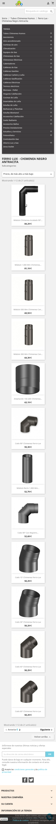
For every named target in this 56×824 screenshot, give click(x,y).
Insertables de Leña (12, 101)
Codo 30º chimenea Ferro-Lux (28, 622)
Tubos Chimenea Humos (14, 33)
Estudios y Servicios (12, 131)
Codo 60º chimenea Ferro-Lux (28, 711)
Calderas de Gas (10, 67)
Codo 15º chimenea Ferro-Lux (28, 577)
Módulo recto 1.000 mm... (28, 488)
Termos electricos (11, 86)
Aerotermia (8, 37)
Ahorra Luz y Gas (10, 143)
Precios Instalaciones (12, 128)
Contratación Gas (11, 139)
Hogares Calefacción (12, 94)
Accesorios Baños (11, 124)
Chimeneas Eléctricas (12, 60)
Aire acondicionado (12, 41)
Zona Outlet (8, 146)
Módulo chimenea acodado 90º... (28, 220)
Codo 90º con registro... (28, 532)
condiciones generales (24, 769)
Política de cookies (21, 820)
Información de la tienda (16, 810)
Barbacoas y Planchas (13, 109)
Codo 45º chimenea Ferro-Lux (28, 666)
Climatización (9, 48)
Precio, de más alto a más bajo (28, 174)
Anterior (11, 729)
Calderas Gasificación (12, 78)
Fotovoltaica (8, 135)
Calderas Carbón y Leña (13, 75)
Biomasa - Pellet (10, 90)
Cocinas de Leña (10, 97)
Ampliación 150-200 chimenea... (28, 399)
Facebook (24, 780)
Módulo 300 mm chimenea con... (28, 354)
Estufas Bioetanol (11, 112)
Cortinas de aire (10, 44)
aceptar (4, 819)
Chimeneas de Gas (11, 56)
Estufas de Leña (10, 105)
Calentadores (9, 63)
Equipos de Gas (10, 52)
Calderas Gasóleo (11, 71)
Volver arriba (42, 737)
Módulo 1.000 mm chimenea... (28, 265)
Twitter (31, 780)
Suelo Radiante (10, 120)
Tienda (6, 29)
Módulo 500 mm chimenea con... (28, 309)
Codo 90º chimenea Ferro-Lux (28, 443)
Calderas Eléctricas (11, 82)
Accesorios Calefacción (13, 116)
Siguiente (46, 729)
